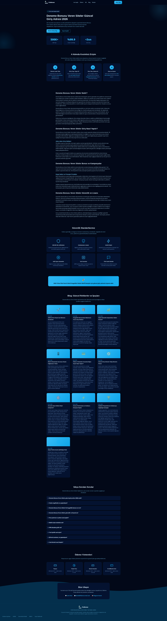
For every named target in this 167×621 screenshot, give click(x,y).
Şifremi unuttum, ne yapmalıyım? (58, 537)
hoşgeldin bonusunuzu (91, 76)
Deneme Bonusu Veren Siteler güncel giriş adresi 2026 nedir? (65, 498)
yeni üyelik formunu (75, 75)
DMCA (30, 616)
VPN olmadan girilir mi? (55, 527)
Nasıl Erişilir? (65, 31)
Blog (89, 2)
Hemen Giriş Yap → (53, 31)
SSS (86, 2)
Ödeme (81, 2)
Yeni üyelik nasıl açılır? (55, 532)
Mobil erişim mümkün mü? (56, 522)
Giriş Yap (118, 2)
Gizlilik (14, 616)
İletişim (94, 2)
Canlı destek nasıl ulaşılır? (56, 542)
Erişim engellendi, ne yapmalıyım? (58, 503)
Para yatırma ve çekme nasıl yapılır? (59, 517)
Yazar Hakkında (38, 616)
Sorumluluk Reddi (22, 616)
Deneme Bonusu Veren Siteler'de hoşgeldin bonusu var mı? (65, 508)
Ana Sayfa (76, 2)
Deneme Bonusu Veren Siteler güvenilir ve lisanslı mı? (63, 513)
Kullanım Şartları (6, 616)
